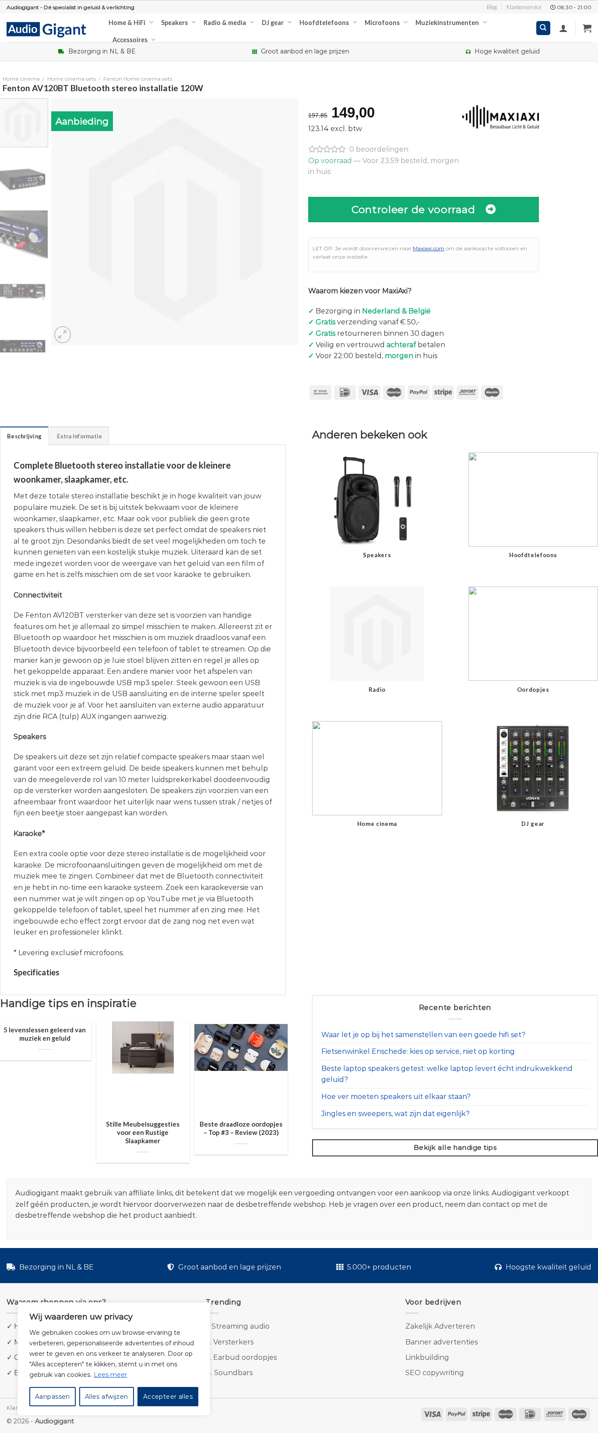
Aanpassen (52, 1397)
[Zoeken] (543, 28)
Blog (492, 7)
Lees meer (110, 1375)
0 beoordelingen (378, 149)
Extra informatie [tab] (79, 436)
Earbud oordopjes (245, 1357)
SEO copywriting (434, 1373)
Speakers (174, 22)
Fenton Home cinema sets (137, 78)
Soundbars (233, 1373)
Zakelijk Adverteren (440, 1326)
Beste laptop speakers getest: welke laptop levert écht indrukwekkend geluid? (447, 1074)
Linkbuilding (427, 1357)
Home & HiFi (127, 22)
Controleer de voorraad (413, 209)
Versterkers (233, 1342)
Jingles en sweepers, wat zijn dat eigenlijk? (395, 1113)
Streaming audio (240, 1326)
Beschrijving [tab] (24, 436)
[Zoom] (62, 334)
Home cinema (21, 78)
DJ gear (273, 22)
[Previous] (67, 221)
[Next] (282, 221)
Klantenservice (524, 7)
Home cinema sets (71, 78)
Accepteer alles (168, 1397)
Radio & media (225, 22)
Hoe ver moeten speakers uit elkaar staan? (396, 1096)
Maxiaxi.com (428, 248)
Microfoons (382, 22)
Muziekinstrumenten (447, 22)
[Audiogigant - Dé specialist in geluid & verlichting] (51, 29)
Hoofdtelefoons (324, 22)
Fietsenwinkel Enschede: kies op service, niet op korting (418, 1051)
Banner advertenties (441, 1342)
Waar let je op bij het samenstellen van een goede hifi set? (423, 1035)
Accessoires (130, 39)
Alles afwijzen (106, 1397)
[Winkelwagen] (587, 28)
